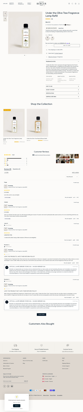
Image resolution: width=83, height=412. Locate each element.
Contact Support (58, 53)
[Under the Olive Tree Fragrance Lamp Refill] (14, 123)
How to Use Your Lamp (28, 360)
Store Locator (65, 368)
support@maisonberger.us (67, 351)
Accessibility (59, 395)
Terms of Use (46, 395)
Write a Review (75, 172)
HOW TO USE (49, 86)
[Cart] (78, 3)
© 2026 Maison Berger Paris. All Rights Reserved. (31, 395)
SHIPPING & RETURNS (51, 96)
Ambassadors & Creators (8, 363)
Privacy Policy (53, 395)
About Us (5, 360)
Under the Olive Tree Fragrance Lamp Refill (17, 187)
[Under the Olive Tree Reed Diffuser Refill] (37, 123)
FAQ (63, 360)
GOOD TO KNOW (50, 89)
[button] (5, 3)
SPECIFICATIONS (50, 93)
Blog (24, 363)
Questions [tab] (16, 169)
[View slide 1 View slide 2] (25, 33)
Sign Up (26, 381)
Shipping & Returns (66, 363)
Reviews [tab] (7, 169)
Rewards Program (7, 368)
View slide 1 (24, 55)
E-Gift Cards (45, 360)
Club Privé (60, 28)
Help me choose (52, 56)
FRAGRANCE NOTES (51, 61)
